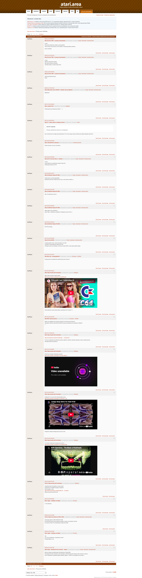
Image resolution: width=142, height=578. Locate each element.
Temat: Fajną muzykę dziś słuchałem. (53, 483)
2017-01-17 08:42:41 (49, 333)
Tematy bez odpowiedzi (109, 15)
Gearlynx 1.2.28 (30, 27)
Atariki (72, 11)
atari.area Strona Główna (86, 11)
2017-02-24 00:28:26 (49, 238)
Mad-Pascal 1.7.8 (31, 21)
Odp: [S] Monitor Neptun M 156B (52, 175)
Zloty (78, 122)
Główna (28, 11)
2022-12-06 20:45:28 (49, 71)
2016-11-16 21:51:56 (49, 531)
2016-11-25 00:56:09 (49, 498)
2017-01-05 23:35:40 (49, 438)
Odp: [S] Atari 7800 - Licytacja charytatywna (55, 40)
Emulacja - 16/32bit (76, 256)
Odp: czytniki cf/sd (49, 106)
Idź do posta (112, 53)
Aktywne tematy (99, 15)
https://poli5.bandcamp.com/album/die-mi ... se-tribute (56, 490)
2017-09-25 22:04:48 (49, 140)
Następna (41, 34)
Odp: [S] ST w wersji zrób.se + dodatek (54, 158)
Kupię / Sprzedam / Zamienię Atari (86, 40)
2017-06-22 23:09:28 (49, 157)
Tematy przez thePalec (86, 36)
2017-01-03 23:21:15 (49, 481)
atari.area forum (31, 31)
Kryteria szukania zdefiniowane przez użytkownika (103, 36)
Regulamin (44, 11)
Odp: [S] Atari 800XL (49, 240)
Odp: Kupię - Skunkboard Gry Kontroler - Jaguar (56, 549)
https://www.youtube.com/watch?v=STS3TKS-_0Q (56, 398)
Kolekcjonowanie (77, 142)
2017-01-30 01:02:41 (49, 270)
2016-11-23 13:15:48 (49, 515)
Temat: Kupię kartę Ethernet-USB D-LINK (54, 517)
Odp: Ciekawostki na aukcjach (52, 142)
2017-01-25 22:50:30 (49, 316)
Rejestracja (58, 11)
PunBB (114, 572)
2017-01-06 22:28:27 (49, 392)
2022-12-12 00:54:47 (49, 38)
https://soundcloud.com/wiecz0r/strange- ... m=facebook (57, 337)
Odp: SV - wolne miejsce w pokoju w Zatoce (55, 122)
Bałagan (68, 106)
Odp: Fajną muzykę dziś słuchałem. (53, 272)
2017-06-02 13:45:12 (49, 222)
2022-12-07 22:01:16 (49, 55)
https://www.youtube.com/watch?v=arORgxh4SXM (56, 444)
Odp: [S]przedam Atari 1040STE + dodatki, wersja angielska (58, 89)
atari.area (71, 4)
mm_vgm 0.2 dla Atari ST (32, 24)
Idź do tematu (105, 53)
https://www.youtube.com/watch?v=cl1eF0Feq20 (55, 277)
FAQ (77, 11)
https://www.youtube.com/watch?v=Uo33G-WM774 (56, 355)
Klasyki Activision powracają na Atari (35, 23)
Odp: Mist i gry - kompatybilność (52, 256)
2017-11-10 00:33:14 (49, 120)
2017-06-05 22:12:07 (49, 173)
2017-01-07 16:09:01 (49, 349)
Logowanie (65, 11)
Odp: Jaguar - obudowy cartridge (52, 500)
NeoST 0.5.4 (30, 26)
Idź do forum (98, 53)
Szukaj (50, 11)
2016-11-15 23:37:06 (49, 547)
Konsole (75, 500)
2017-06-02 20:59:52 (49, 205)
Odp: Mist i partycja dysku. (51, 318)
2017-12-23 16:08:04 (49, 104)
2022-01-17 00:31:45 (49, 88)
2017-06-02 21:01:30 (49, 189)
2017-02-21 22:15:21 (49, 254)
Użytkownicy (36, 11)
